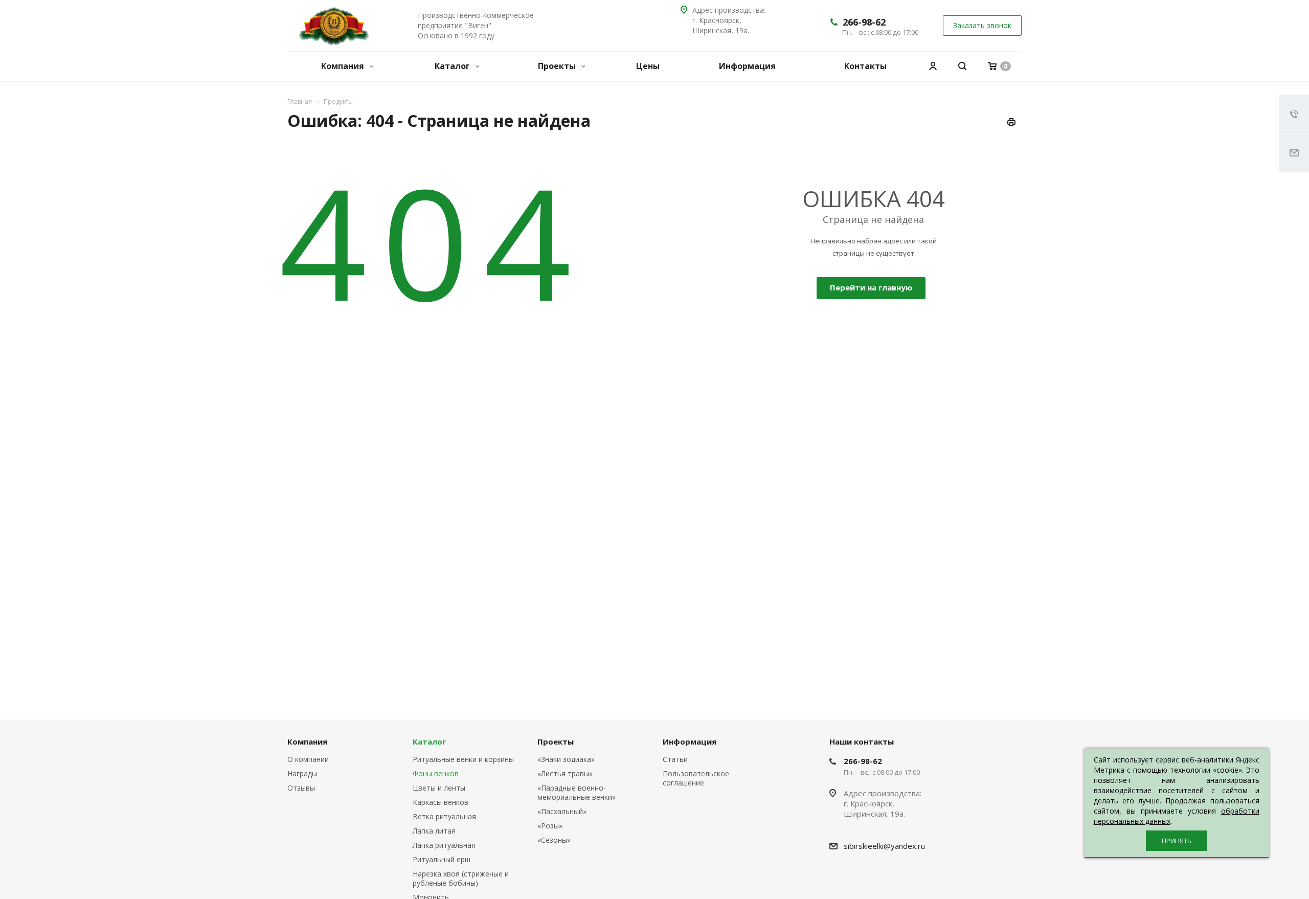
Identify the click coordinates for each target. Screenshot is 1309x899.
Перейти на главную (871, 287)
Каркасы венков (440, 802)
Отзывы (301, 788)
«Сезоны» (554, 840)
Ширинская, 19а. (722, 30)
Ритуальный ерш (441, 859)
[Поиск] (962, 66)
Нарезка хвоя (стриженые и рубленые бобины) (461, 878)
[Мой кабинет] (932, 66)
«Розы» (549, 825)
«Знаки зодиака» (566, 759)
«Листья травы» (565, 773)
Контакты (865, 66)
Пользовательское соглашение (696, 778)
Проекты (558, 66)
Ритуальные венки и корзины (463, 759)
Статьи (675, 759)
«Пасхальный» (561, 811)
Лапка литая (434, 831)
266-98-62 (864, 22)
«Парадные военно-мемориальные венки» (576, 792)
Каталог (453, 66)
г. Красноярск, (716, 20)
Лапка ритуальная (444, 845)
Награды (302, 773)
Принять (1176, 840)
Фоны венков (436, 773)
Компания (343, 66)
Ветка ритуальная (444, 816)
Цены (648, 66)
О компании (308, 759)
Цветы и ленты (439, 788)
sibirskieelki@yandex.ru (884, 846)
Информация (747, 66)
